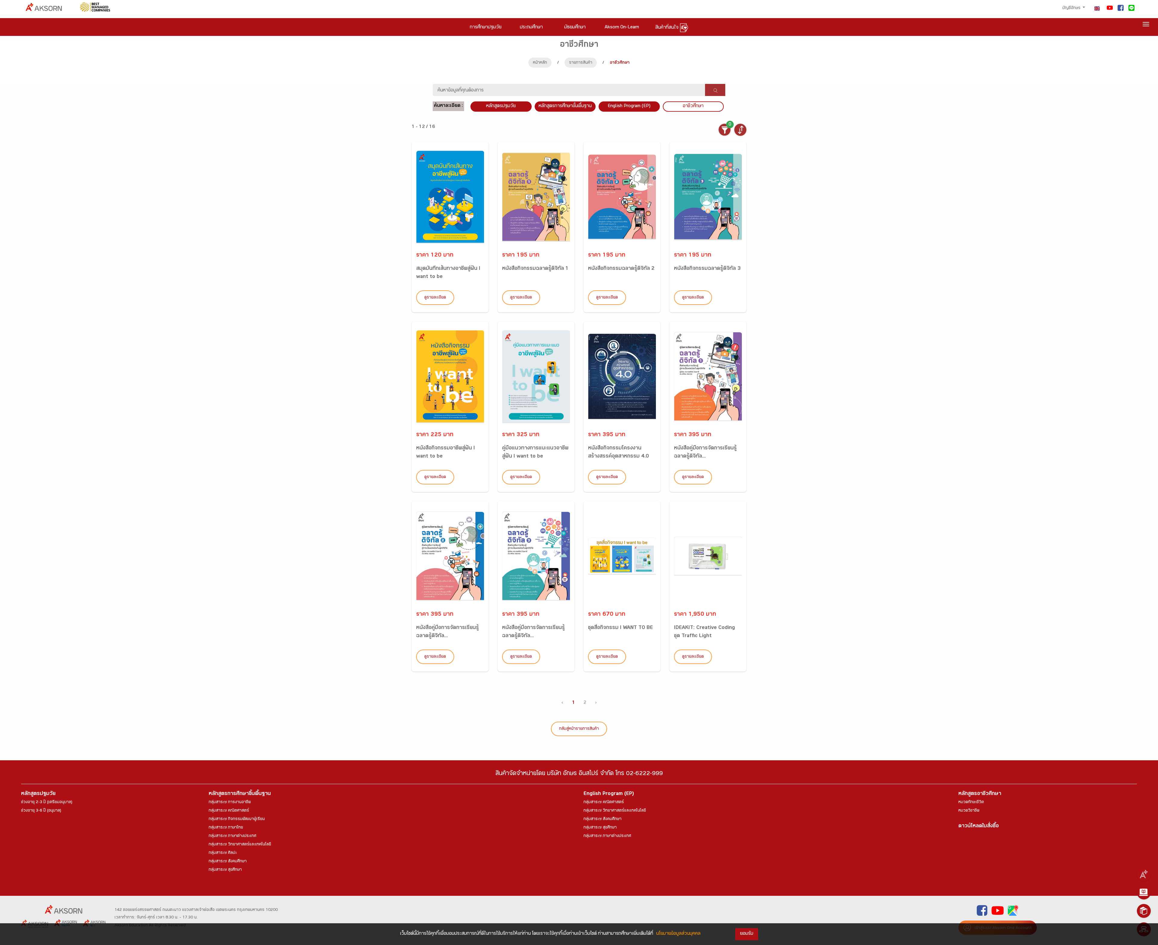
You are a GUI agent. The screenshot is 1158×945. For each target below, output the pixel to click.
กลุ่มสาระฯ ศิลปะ (223, 853)
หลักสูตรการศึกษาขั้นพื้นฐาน (565, 106)
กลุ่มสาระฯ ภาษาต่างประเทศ (232, 836)
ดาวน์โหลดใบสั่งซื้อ (978, 826)
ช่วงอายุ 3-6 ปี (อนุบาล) (41, 811)
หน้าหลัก (540, 63)
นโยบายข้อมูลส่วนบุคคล (678, 934)
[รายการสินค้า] (1144, 911)
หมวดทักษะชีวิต (971, 802)
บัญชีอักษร (1072, 8)
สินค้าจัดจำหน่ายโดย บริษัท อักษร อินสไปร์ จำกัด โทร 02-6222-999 (579, 774)
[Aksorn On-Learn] (1144, 892)
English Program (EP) (629, 106)
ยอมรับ (746, 934)
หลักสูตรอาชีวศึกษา (979, 794)
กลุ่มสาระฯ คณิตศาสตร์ (229, 811)
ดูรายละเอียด (435, 298)
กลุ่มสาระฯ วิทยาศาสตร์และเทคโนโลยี (240, 845)
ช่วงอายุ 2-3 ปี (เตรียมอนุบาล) (46, 802)
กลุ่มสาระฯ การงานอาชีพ (230, 802)
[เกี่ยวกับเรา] (1144, 874)
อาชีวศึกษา (693, 106)
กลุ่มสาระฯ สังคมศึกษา (228, 862)
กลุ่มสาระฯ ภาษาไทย (226, 828)
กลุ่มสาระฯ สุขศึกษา (225, 870)
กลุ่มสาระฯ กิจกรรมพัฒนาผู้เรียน (237, 819)
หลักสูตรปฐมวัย (38, 794)
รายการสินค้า (580, 63)
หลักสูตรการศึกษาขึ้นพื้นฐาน (240, 794)
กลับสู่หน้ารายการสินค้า (579, 729)
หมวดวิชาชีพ (968, 811)
